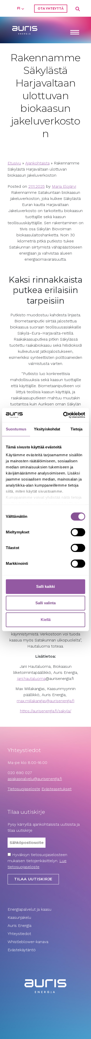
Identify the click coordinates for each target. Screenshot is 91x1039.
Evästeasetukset (56, 788)
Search (77, 9)
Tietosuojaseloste (24, 788)
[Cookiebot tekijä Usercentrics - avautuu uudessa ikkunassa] (64, 415)
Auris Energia (19, 925)
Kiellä (46, 619)
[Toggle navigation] (74, 32)
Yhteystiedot (19, 933)
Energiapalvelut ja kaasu (29, 909)
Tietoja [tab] (77, 429)
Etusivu (14, 163)
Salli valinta (45, 603)
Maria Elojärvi (64, 186)
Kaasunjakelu (19, 917)
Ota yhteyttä (51, 8)
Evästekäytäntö (22, 949)
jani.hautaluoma (31, 678)
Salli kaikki (45, 586)
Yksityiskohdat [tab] (47, 429)
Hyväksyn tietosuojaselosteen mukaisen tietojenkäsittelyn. (37, 860)
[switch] (78, 532)
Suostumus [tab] (16, 429)
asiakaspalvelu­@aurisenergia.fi (35, 778)
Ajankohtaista (37, 163)
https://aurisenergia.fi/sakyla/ (45, 711)
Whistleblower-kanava (28, 941)
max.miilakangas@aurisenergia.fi (45, 700)
